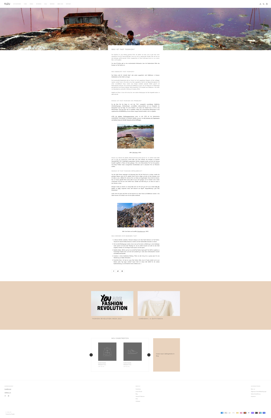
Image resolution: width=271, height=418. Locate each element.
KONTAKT (68, 4)
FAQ (137, 399)
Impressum (253, 396)
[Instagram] (8, 396)
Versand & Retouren (140, 396)
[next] (148, 354)
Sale (45, 4)
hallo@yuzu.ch (8, 392)
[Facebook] (5, 396)
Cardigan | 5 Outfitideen (151, 319)
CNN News (135, 152)
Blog (137, 394)
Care (25, 4)
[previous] (91, 354)
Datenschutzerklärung (255, 394)
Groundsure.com (141, 231)
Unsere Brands (139, 391)
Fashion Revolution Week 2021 (107, 319)
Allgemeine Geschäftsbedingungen (258, 391)
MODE (31, 4)
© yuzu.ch (8, 412)
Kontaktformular (8, 389)
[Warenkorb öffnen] (266, 4)
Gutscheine (138, 389)
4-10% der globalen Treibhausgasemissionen (123, 116)
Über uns (60, 4)
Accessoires (17, 4)
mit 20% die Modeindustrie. (121, 159)
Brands (52, 4)
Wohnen (38, 4)
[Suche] (263, 4)
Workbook (138, 401)
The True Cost (122, 109)
